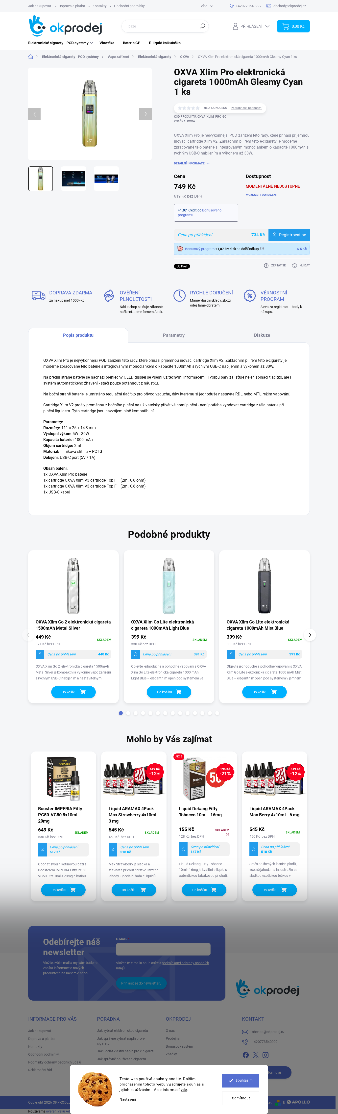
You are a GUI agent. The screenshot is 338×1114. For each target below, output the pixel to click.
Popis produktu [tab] (78, 335)
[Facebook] (245, 1054)
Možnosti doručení (261, 195)
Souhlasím (244, 1080)
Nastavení (128, 1099)
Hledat (202, 26)
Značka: (184, 121)
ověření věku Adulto (61, 1111)
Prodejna (173, 1038)
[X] (255, 1054)
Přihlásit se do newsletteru (141, 983)
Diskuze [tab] (262, 335)
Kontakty (100, 6)
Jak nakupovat (39, 6)
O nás (170, 1031)
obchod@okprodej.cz (268, 1032)
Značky (171, 1054)
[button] (120, 713)
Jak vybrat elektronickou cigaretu (122, 1031)
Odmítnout (241, 1098)
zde (184, 1090)
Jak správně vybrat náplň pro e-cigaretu (121, 1040)
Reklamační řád (40, 1070)
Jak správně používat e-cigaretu (121, 1059)
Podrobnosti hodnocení (246, 108)
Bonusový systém (179, 1046)
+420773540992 (265, 1042)
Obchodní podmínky (129, 6)
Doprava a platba (72, 6)
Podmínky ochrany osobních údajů (54, 1062)
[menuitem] (61, 42)
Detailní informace (189, 163)
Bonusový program (200, 249)
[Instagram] (265, 1054)
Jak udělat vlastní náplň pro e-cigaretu (126, 1051)
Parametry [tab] (174, 335)
